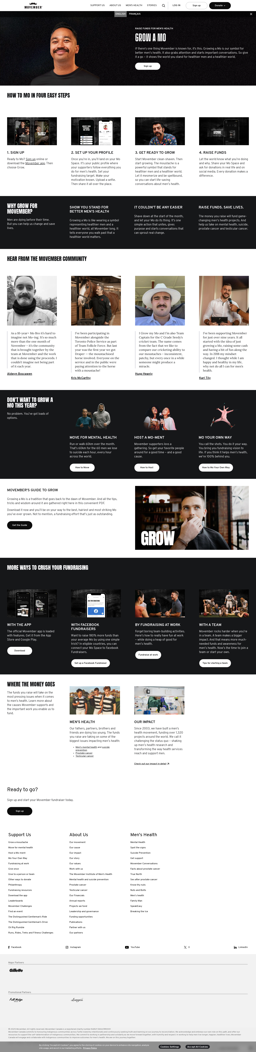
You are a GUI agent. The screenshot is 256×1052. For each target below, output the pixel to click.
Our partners (76, 933)
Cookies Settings (169, 1047)
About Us (115, 5)
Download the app (17, 895)
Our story (74, 858)
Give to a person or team (21, 874)
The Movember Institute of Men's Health (90, 874)
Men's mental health (86, 747)
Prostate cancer (84, 753)
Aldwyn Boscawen (19, 374)
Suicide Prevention (140, 853)
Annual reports (77, 901)
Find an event (15, 911)
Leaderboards (15, 901)
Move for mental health (20, 848)
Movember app (35, 163)
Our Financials (76, 895)
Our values (75, 863)
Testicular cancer (85, 756)
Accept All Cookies (197, 1047)
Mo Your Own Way (17, 858)
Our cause (74, 848)
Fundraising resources (20, 890)
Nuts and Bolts (138, 890)
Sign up (197, 5)
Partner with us (77, 927)
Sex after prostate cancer (143, 879)
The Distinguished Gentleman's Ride (27, 917)
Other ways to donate (19, 879)
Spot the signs (138, 848)
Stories (152, 5)
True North (136, 874)
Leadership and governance (84, 911)
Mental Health (137, 842)
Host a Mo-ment (16, 853)
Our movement (77, 842)
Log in (176, 5)
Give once (13, 869)
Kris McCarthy (81, 378)
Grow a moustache (18, 842)
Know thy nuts (138, 885)
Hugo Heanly (144, 374)
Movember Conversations (144, 863)
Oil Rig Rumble (16, 927)
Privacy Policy (90, 1048)
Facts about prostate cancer (145, 869)
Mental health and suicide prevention (89, 879)
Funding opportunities (81, 917)
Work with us (76, 869)
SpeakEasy (136, 906)
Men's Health (134, 5)
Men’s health (137, 895)
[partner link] (36, 977)
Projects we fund (78, 906)
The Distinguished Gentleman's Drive (28, 922)
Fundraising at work (18, 863)
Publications (75, 922)
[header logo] (33, 5)
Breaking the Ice (139, 911)
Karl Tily (205, 378)
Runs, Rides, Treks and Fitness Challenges (30, 933)
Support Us (97, 5)
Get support (136, 858)
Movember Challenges (20, 906)
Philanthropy (15, 885)
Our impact (75, 853)
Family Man (136, 901)
